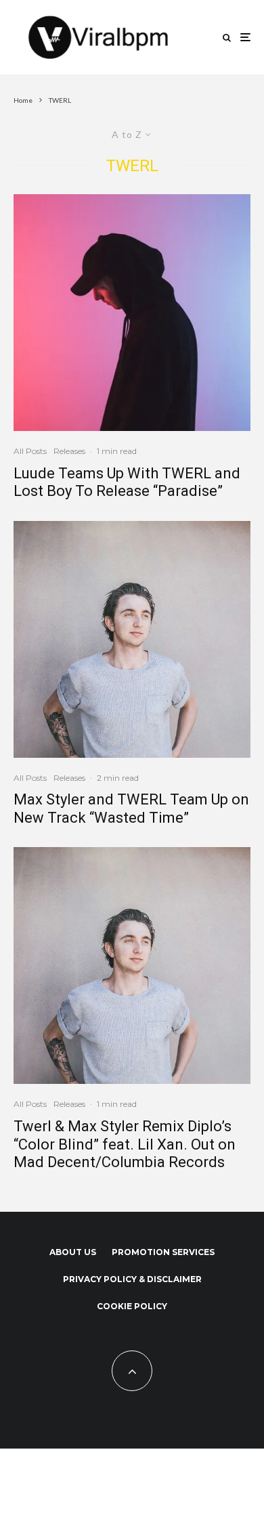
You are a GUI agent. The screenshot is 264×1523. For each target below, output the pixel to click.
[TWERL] (132, 312)
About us (72, 1252)
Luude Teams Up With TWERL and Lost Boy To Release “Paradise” (127, 482)
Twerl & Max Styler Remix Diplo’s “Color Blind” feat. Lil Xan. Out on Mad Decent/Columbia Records (125, 1144)
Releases (69, 451)
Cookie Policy (132, 1306)
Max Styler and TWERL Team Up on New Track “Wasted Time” (131, 808)
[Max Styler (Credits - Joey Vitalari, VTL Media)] (132, 639)
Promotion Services (163, 1252)
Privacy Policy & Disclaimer (132, 1279)
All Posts (30, 451)
